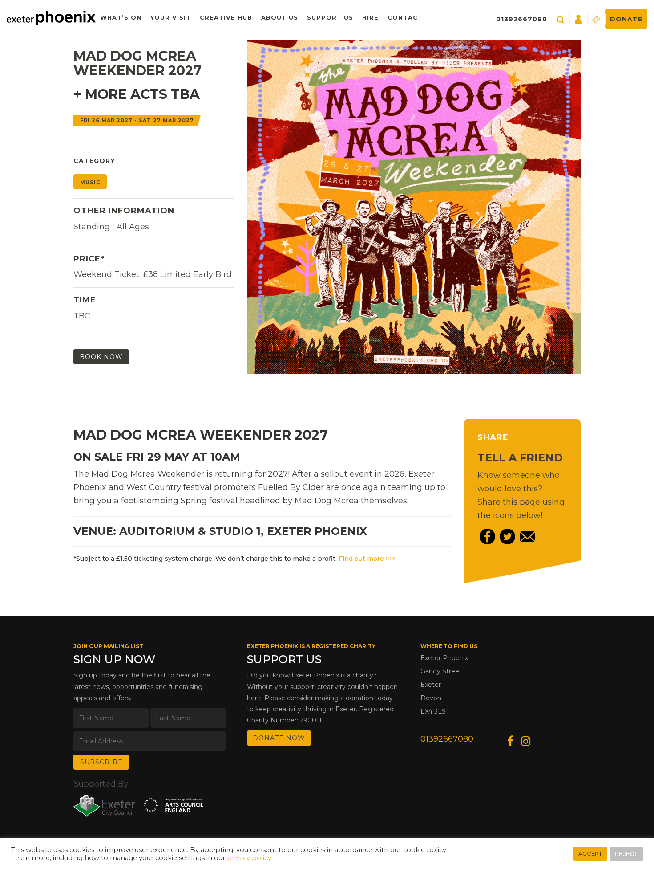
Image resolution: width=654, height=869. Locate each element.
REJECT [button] (626, 853)
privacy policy (249, 858)
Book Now (101, 357)
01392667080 (521, 19)
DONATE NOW (279, 738)
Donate (626, 19)
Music (90, 182)
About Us (279, 17)
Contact (405, 17)
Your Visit (170, 17)
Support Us (330, 17)
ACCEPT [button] (590, 853)
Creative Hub (226, 17)
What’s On (120, 17)
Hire (370, 17)
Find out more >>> (367, 559)
